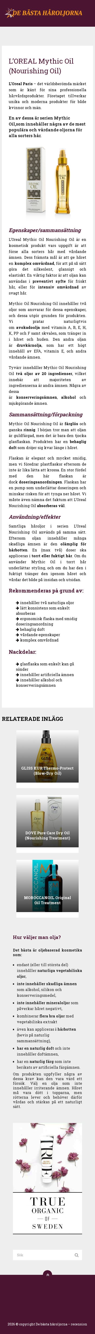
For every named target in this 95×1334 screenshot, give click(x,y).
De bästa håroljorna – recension (61, 1324)
